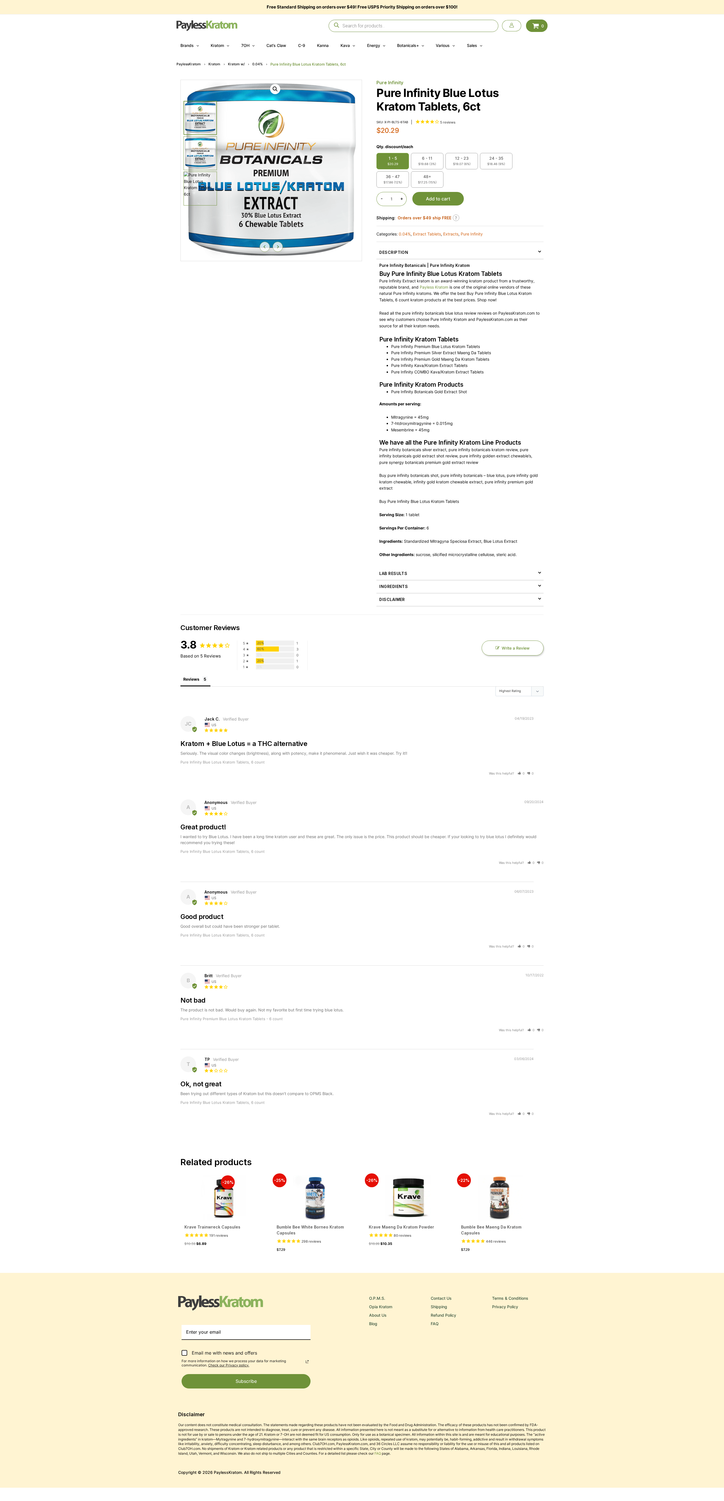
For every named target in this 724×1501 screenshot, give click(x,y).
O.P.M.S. (377, 1298)
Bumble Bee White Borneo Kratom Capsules (310, 1230)
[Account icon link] (511, 25)
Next (278, 247)
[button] (196, 45)
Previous (265, 247)
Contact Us (441, 1298)
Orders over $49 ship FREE (424, 217)
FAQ (435, 1323)
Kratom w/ (236, 64)
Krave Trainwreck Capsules (212, 1227)
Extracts (450, 234)
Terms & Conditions (510, 1298)
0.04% (257, 64)
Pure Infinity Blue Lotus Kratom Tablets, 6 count (222, 762)
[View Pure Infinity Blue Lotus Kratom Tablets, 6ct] (200, 118)
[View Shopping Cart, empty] (537, 26)
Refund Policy (443, 1315)
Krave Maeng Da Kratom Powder (401, 1227)
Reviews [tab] (191, 679)
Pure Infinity (389, 82)
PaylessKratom (188, 64)
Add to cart (438, 199)
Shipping (439, 1306)
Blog (373, 1323)
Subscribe (246, 1381)
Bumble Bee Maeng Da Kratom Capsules (491, 1230)
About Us (378, 1315)
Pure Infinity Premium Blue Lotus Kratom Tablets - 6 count (231, 1018)
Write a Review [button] (516, 648)
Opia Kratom (380, 1306)
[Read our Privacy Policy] (307, 1361)
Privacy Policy (505, 1306)
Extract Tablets (427, 234)
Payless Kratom (434, 287)
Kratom (214, 64)
